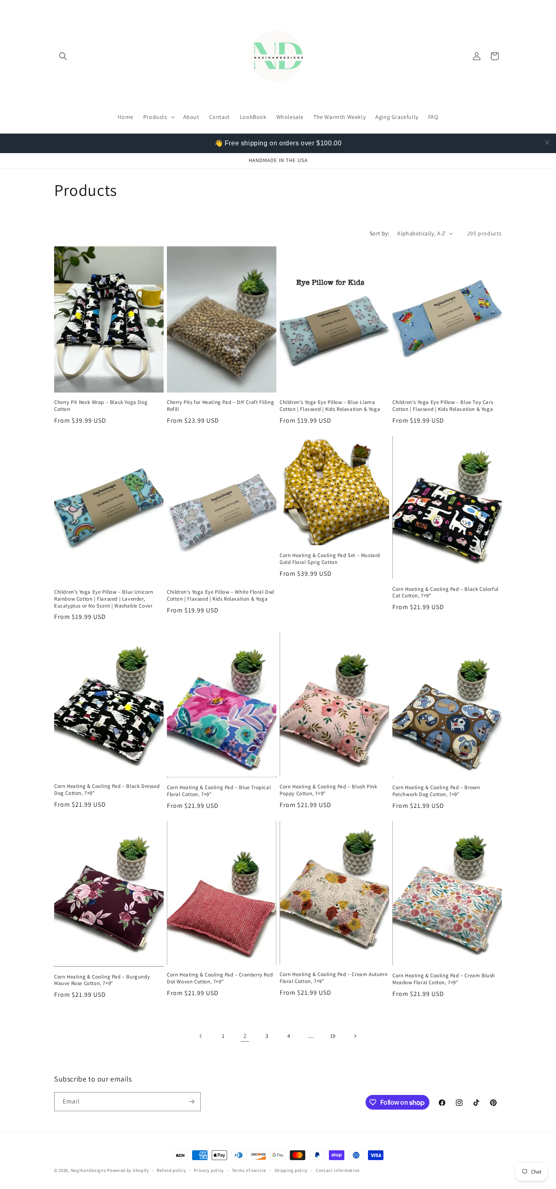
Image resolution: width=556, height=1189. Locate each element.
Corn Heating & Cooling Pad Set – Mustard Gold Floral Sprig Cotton (330, 559)
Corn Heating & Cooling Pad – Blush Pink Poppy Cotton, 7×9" (328, 790)
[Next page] (355, 1036)
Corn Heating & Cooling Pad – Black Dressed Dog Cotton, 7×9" (107, 789)
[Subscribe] (191, 1101)
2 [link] (245, 1035)
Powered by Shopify (128, 1170)
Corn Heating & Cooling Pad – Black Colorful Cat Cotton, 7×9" (445, 592)
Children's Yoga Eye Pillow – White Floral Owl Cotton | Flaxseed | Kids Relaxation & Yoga (220, 595)
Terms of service (249, 1170)
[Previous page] (201, 1036)
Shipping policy (291, 1170)
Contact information (338, 1170)
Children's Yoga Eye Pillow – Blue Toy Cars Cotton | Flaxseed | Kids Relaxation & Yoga (442, 405)
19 (333, 1036)
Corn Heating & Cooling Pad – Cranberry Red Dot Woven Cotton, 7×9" (220, 978)
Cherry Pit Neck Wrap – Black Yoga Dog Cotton (100, 405)
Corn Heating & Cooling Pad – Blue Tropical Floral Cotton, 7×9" (219, 791)
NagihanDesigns (88, 1170)
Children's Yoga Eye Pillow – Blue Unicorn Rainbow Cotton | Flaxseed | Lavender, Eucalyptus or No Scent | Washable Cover (103, 599)
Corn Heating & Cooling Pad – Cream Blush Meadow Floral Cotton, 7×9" (443, 979)
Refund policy (171, 1170)
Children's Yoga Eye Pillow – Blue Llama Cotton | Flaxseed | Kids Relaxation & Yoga (330, 405)
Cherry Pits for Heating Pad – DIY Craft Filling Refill (220, 405)
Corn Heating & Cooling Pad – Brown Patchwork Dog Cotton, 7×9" (436, 791)
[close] (547, 142)
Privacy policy (209, 1170)
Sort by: (379, 233)
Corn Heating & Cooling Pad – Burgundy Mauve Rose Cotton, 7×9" (102, 980)
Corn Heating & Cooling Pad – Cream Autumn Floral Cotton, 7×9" (334, 978)
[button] (63, 56)
